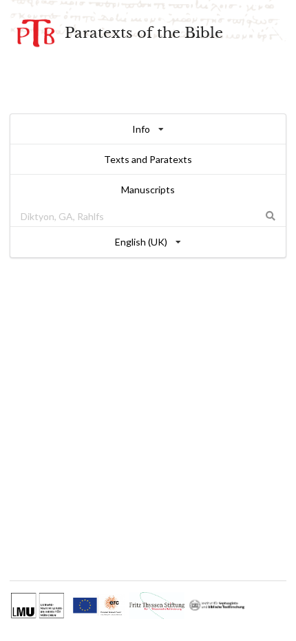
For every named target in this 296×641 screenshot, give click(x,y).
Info (141, 129)
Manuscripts (148, 189)
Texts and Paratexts (148, 159)
